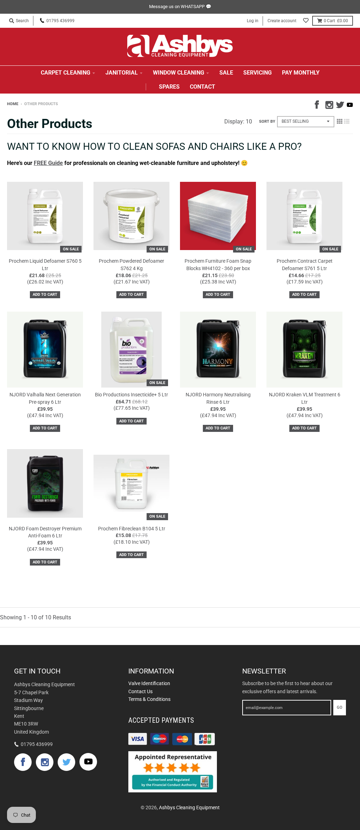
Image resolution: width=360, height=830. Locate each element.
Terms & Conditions (149, 699)
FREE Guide (48, 163)
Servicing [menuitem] (257, 72)
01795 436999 (60, 20)
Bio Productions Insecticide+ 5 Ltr (131, 394)
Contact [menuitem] (202, 86)
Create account (282, 20)
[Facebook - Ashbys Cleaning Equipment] (318, 104)
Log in (252, 20)
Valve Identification (149, 683)
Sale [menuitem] (226, 72)
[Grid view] (339, 121)
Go (339, 707)
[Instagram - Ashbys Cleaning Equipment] (329, 104)
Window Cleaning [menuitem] (178, 72)
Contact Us (140, 691)
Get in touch (37, 671)
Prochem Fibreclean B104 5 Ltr (131, 528)
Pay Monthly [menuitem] (301, 72)
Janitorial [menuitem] (121, 72)
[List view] (346, 121)
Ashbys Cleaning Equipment (189, 807)
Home (12, 104)
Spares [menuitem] (169, 86)
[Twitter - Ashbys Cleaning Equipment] (339, 104)
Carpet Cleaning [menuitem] (65, 72)
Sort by (267, 121)
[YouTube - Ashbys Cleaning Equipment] (350, 105)
